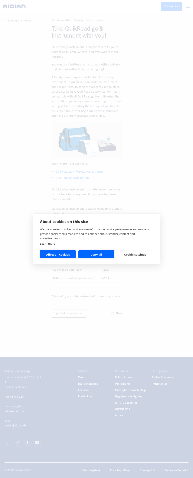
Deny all (96, 254)
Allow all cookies (58, 254)
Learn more (47, 243)
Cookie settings (135, 254)
